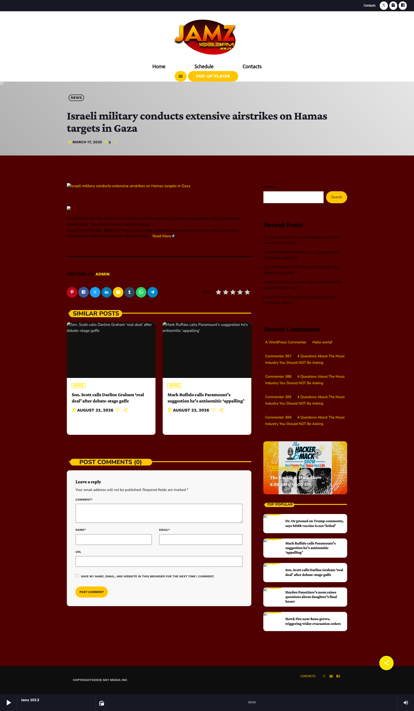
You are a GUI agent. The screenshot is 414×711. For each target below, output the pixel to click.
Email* (164, 530)
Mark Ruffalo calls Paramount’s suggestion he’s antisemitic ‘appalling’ (310, 548)
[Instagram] (393, 5)
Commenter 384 (278, 417)
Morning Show (286, 468)
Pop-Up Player (213, 76)
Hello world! (322, 342)
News (76, 98)
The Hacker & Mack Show (296, 477)
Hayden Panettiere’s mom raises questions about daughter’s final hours (311, 596)
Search (269, 187)
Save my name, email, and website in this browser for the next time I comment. (147, 576)
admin (103, 274)
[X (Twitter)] (384, 5)
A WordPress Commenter (285, 342)
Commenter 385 (278, 397)
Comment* (84, 499)
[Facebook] (403, 5)
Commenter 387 (278, 356)
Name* (80, 530)
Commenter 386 (278, 376)
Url (78, 552)
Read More (161, 236)
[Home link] (207, 35)
